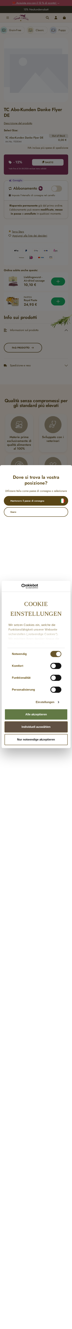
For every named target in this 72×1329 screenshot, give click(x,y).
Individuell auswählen (36, 726)
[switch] (55, 666)
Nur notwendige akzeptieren (36, 739)
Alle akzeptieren (36, 714)
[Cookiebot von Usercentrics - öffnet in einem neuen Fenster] (21, 586)
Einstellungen (45, 702)
